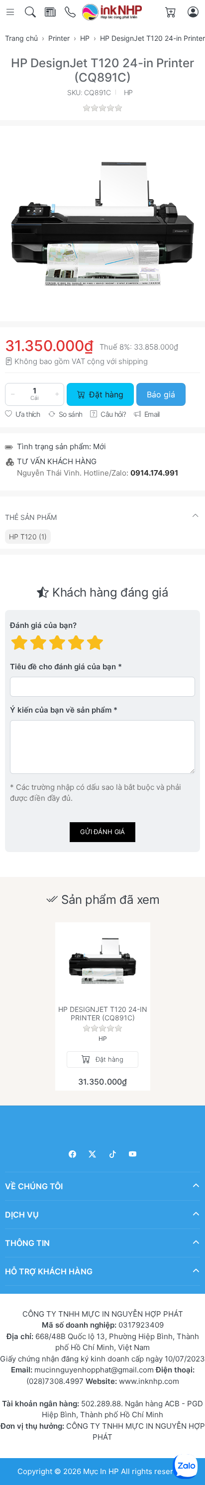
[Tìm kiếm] (31, 12)
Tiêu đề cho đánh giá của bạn (63, 666)
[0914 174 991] (71, 12)
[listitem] (102, 223)
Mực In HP (102, 1471)
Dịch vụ (22, 1214)
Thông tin (27, 1242)
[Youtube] (133, 1154)
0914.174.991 (154, 473)
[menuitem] (28, 536)
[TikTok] (112, 1154)
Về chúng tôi (34, 1186)
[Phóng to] (102, 223)
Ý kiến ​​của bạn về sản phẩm (60, 710)
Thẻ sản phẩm (31, 517)
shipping (133, 361)
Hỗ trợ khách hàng (49, 1271)
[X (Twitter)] (93, 1154)
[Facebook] (72, 1154)
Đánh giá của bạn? (43, 625)
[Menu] (11, 12)
